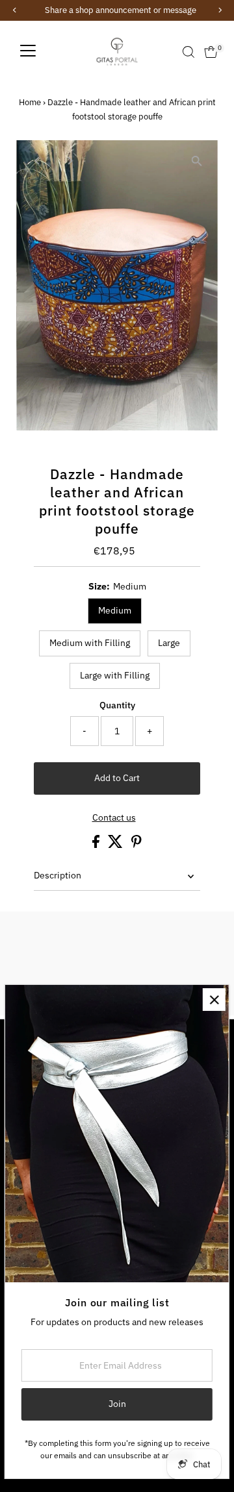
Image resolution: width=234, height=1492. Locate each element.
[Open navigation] (28, 52)
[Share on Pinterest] (136, 845)
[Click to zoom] (196, 161)
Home (30, 102)
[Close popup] (214, 999)
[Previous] (37, 160)
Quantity (117, 705)
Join (117, 1404)
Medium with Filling (89, 643)
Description (57, 875)
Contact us (114, 818)
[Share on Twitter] (116, 845)
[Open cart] (211, 52)
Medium (114, 610)
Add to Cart (117, 778)
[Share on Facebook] (96, 845)
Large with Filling (115, 675)
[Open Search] (188, 52)
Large (169, 643)
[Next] (69, 160)
